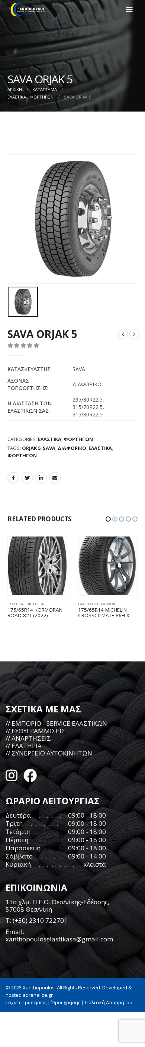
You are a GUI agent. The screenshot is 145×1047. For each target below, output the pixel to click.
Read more (54, 548)
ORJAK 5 (31, 448)
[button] (108, 519)
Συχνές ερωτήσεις (26, 1002)
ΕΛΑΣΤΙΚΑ (49, 439)
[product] (37, 566)
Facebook (13, 478)
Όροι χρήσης (65, 1002)
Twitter (27, 478)
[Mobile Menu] (132, 9)
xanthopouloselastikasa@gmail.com (59, 939)
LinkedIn (41, 478)
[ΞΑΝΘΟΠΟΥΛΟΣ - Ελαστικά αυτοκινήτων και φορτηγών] (27, 9)
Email (55, 478)
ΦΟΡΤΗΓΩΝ (78, 439)
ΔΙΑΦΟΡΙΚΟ (72, 448)
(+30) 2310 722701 (40, 920)
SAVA (49, 448)
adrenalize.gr (38, 995)
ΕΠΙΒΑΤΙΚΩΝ (35, 604)
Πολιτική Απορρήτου (108, 1002)
